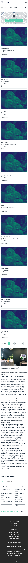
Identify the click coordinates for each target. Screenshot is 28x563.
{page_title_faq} (14, 536)
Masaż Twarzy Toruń (6, 504)
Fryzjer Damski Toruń (6, 501)
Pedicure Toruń (19, 487)
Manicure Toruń (5, 487)
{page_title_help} (14, 534)
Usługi (2, 481)
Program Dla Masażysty (14, 555)
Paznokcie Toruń (5, 489)
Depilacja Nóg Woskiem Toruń (19, 498)
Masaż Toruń (18, 501)
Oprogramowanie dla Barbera (14, 553)
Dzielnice (9, 481)
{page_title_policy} (14, 521)
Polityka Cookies (14, 526)
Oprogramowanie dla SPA (14, 551)
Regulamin (14, 523)
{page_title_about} (14, 532)
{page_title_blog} (14, 538)
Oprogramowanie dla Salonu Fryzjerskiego (14, 549)
